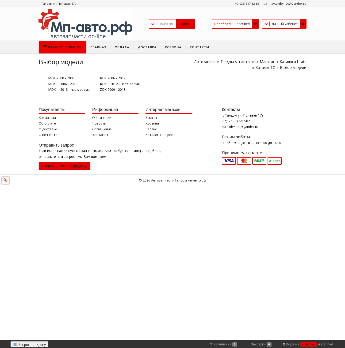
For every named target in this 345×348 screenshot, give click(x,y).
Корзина (173, 47)
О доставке (48, 129)
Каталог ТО (266, 67)
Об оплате (47, 123)
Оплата (122, 47)
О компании (101, 117)
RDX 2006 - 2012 (113, 78)
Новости (99, 123)
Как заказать (49, 117)
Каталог (64, 47)
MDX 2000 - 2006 (61, 78)
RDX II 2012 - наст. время (120, 84)
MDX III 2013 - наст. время (69, 89)
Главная (98, 47)
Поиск (185, 24)
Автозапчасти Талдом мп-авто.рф (224, 61)
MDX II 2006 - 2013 (62, 84)
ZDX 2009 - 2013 (113, 89)
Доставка (147, 47)
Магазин (267, 61)
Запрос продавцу (32, 344)
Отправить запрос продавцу (64, 165)
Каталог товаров (159, 134)
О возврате (48, 134)
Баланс (151, 129)
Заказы (151, 117)
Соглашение (102, 129)
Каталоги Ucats (293, 61)
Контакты (199, 47)
